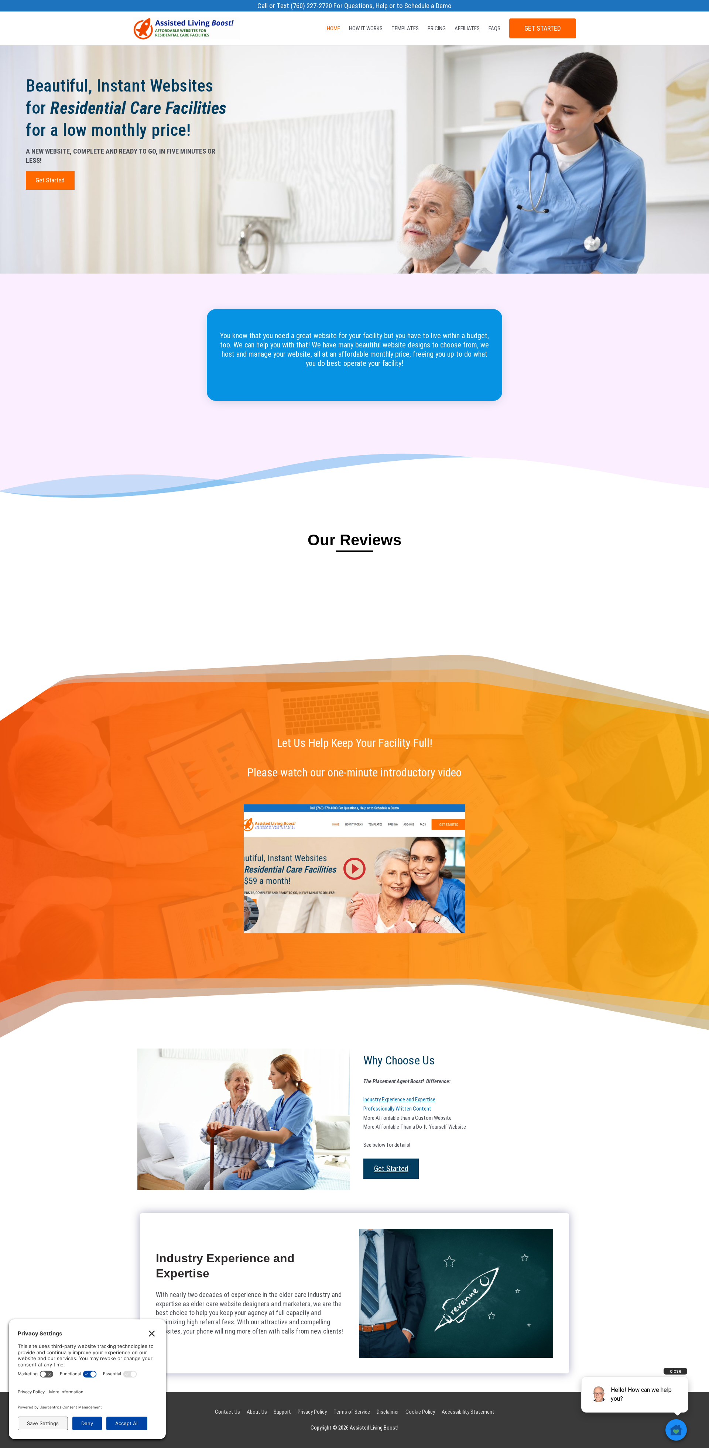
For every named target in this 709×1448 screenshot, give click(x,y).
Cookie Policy (420, 1411)
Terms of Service (351, 1411)
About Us (257, 1411)
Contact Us (227, 1411)
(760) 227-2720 (311, 6)
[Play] (354, 868)
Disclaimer (388, 1411)
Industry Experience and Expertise (399, 1099)
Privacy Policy (312, 1411)
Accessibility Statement (468, 1411)
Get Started (542, 28)
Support (282, 1411)
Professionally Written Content (397, 1108)
